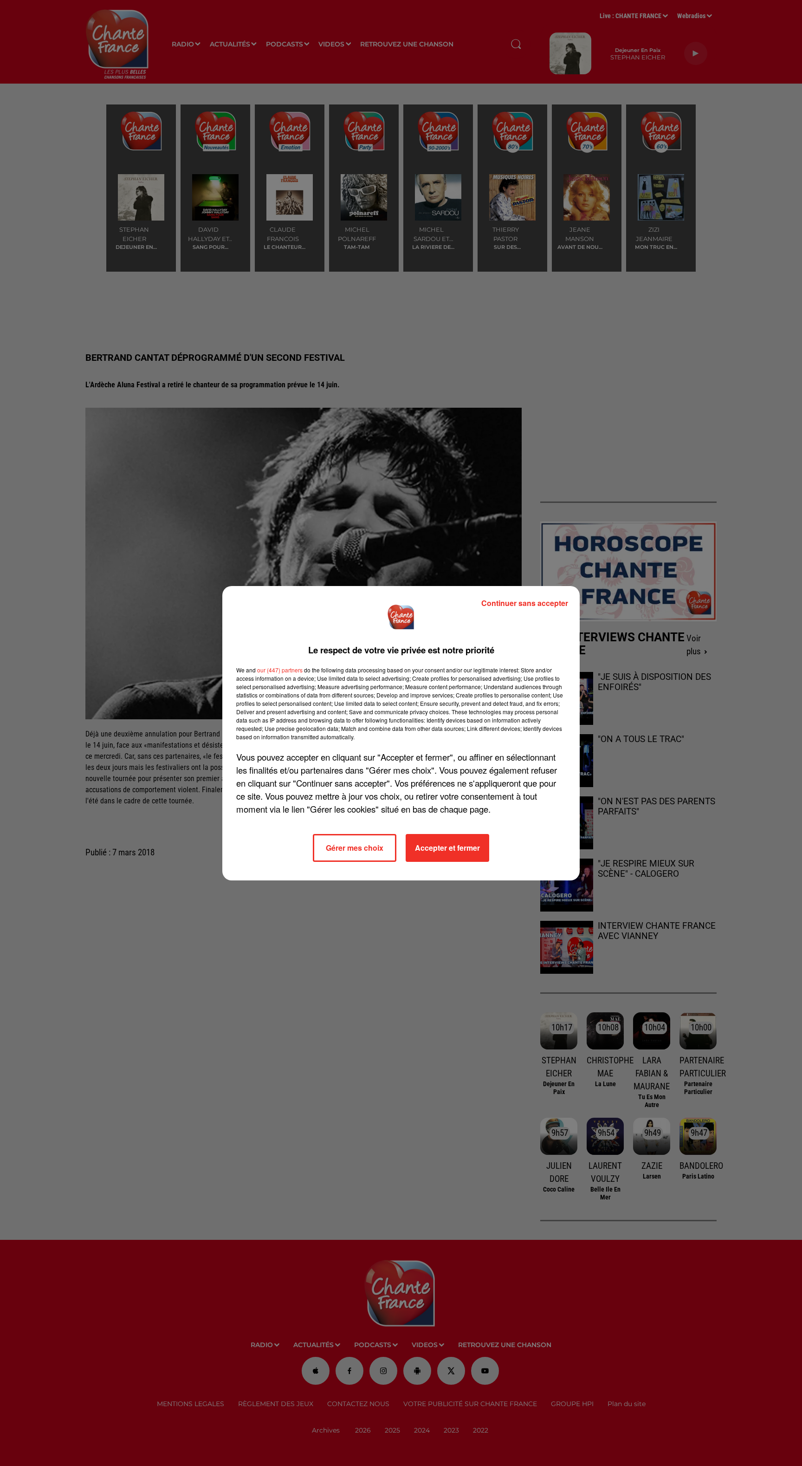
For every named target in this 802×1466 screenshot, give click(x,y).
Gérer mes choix (354, 847)
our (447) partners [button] (280, 670)
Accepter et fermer (447, 847)
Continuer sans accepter (524, 603)
